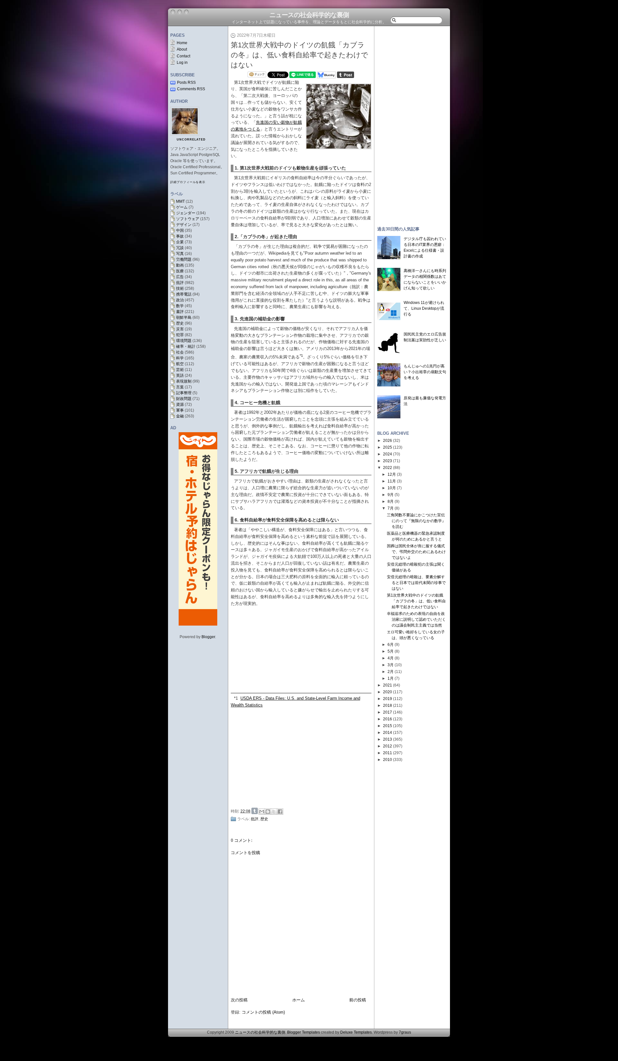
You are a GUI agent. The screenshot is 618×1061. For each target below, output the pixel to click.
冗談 (180, 248)
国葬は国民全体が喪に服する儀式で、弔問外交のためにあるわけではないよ (416, 552)
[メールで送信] (261, 811)
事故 (180, 236)
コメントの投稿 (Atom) (263, 1012)
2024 (387, 454)
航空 (180, 364)
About (182, 49)
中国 (180, 230)
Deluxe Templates (356, 1032)
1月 (391, 678)
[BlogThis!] (268, 811)
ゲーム (182, 207)
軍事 (180, 410)
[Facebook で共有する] (280, 811)
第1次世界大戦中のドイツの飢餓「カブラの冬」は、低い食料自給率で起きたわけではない (299, 55)
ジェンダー (185, 213)
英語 (180, 375)
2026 (387, 440)
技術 (180, 288)
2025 (387, 447)
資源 (180, 404)
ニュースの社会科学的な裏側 (309, 14)
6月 (391, 644)
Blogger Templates (303, 1032)
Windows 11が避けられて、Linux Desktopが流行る (424, 308)
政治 (180, 300)
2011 (387, 753)
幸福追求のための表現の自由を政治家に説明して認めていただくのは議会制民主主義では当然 (416, 619)
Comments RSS (191, 89)
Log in (182, 62)
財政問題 (184, 398)
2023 (387, 461)
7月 (391, 508)
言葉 (180, 387)
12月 (392, 474)
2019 (387, 698)
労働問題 (184, 259)
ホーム (298, 1000)
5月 (391, 651)
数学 (180, 306)
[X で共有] (274, 811)
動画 (180, 265)
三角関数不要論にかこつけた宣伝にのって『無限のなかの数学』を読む (416, 521)
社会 (180, 352)
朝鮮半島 (184, 317)
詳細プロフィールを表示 (187, 182)
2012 (387, 746)
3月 (391, 665)
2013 (387, 739)
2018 (387, 705)
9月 (391, 494)
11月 (392, 481)
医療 (180, 271)
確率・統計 (185, 346)
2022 (387, 467)
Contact (183, 56)
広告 (180, 277)
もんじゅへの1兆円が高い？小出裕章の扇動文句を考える (425, 372)
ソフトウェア (187, 219)
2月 (391, 671)
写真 (180, 253)
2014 (387, 732)
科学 (180, 358)
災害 (180, 329)
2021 (387, 685)
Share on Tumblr (254, 811)
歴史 (180, 323)
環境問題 (184, 340)
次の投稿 (239, 1000)
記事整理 (184, 393)
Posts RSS (186, 82)
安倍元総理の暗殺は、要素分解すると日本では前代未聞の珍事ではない (416, 583)
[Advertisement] (303, 757)
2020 (387, 692)
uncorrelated (191, 139)
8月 (391, 501)
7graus (405, 1032)
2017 (387, 712)
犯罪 (180, 335)
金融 (180, 416)
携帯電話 (184, 294)
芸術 (180, 369)
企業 (180, 242)
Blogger (208, 637)
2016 (387, 719)
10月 (392, 488)
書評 (180, 311)
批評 (180, 282)
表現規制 (184, 381)
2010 (387, 759)
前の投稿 (357, 1000)
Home (182, 43)
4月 (391, 658)
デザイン (184, 224)
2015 (387, 726)
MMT (180, 201)
